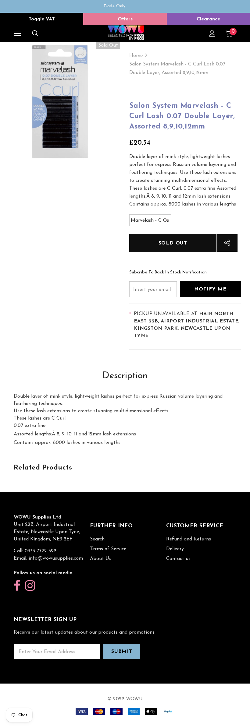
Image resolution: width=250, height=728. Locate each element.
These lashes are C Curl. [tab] (40, 418)
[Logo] (126, 33)
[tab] (125, 434)
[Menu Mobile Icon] (17, 33)
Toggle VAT (42, 19)
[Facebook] (17, 586)
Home (136, 55)
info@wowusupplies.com (56, 558)
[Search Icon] (35, 33)
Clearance (208, 19)
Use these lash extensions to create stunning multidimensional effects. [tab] (91, 411)
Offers (125, 19)
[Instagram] (30, 586)
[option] (114, 6)
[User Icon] (212, 33)
